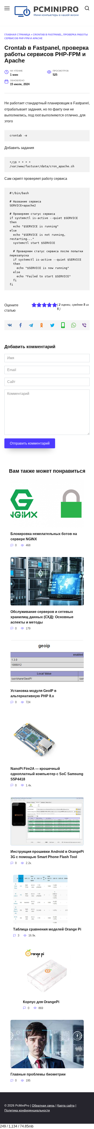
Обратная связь (43, 1105)
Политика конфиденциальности (27, 1110)
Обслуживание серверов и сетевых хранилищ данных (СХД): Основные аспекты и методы (41, 617)
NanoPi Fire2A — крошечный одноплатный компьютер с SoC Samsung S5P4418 (46, 774)
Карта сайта (66, 1105)
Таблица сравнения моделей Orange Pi (47, 929)
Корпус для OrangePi (41, 1002)
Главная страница (17, 34)
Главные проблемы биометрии (38, 1074)
